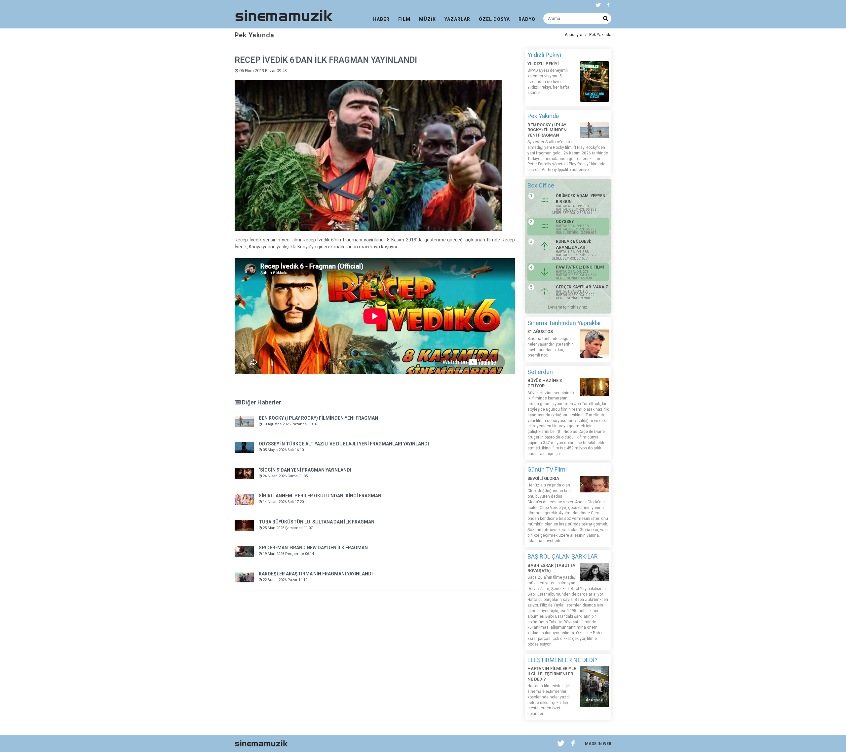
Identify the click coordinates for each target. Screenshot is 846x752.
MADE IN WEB (598, 743)
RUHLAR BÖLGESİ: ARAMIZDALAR (573, 244)
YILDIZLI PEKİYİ (543, 63)
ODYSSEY (565, 221)
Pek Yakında (600, 34)
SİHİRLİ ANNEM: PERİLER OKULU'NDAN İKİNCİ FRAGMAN (320, 495)
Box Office (540, 185)
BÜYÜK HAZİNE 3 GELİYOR (544, 383)
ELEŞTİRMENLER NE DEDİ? (562, 659)
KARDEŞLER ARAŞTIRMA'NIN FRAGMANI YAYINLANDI (316, 573)
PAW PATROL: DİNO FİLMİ (580, 267)
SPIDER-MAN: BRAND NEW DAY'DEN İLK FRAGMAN (313, 547)
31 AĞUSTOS (540, 331)
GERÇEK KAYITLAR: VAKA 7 (582, 287)
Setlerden (540, 371)
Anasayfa (573, 34)
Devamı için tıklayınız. (568, 307)
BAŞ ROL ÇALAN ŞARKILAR (562, 556)
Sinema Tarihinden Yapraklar (564, 322)
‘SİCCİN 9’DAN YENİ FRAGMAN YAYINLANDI (305, 470)
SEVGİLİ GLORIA (543, 478)
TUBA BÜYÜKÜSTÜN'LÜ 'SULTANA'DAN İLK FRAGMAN (316, 521)
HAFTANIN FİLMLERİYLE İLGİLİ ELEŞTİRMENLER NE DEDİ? (551, 673)
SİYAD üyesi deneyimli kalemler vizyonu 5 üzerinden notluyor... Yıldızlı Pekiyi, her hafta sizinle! (548, 81)
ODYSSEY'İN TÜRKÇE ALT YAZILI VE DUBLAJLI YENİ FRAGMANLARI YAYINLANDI (344, 443)
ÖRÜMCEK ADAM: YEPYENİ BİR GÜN (581, 198)
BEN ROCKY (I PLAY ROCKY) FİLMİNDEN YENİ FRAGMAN (318, 418)
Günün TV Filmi (547, 469)
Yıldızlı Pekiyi (544, 54)
